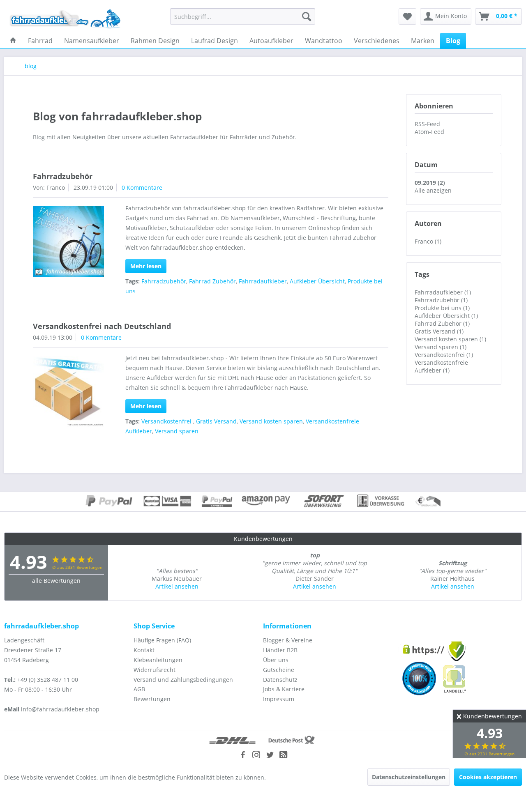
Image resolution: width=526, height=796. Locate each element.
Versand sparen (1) (440, 347)
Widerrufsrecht (154, 670)
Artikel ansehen (176, 586)
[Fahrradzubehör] (68, 241)
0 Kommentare (142, 187)
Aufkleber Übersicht (317, 281)
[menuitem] (242, 16)
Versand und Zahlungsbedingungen (183, 679)
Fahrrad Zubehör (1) (442, 323)
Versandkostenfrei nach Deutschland (102, 326)
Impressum (278, 699)
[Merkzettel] (407, 16)
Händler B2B (280, 650)
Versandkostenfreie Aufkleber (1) (441, 366)
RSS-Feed (427, 124)
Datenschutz (280, 679)
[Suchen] (306, 16)
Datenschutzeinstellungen (408, 777)
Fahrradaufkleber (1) (443, 292)
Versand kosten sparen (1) (450, 339)
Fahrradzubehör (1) (441, 300)
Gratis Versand (216, 421)
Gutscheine (278, 670)
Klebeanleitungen (158, 660)
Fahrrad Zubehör (212, 281)
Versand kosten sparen (271, 421)
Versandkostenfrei (167, 421)
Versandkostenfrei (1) (444, 355)
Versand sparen (176, 431)
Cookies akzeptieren (488, 777)
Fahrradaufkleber (263, 281)
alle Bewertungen (56, 580)
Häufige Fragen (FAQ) (162, 640)
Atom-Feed (429, 132)
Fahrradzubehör (62, 176)
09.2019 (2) (430, 182)
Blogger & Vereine (287, 640)
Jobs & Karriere (284, 689)
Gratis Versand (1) (439, 331)
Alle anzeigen (433, 190)
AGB (139, 689)
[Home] (13, 40)
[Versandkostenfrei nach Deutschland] (68, 391)
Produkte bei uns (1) (442, 308)
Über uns (275, 660)
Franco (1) (428, 241)
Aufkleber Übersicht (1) (446, 316)
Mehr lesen (145, 266)
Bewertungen (152, 699)
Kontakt (144, 650)
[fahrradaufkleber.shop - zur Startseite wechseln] (65, 18)
